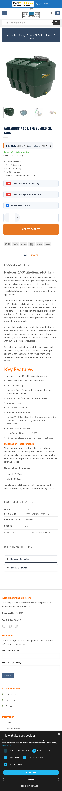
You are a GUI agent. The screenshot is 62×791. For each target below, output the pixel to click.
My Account (11, 700)
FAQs (8, 722)
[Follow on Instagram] (10, 626)
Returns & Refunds (18, 567)
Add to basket (31, 229)
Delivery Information (19, 559)
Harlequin (29, 519)
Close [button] (31, 779)
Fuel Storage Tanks (23, 35)
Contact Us (11, 694)
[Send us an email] (16, 626)
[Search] (56, 22)
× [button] (59, 734)
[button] (4, 13)
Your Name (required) (11, 650)
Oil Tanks (39, 35)
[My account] (51, 13)
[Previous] (8, 76)
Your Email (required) (11, 662)
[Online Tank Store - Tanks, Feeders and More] (31, 13)
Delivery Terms (13, 728)
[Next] (53, 76)
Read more (6, 745)
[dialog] (31, 761)
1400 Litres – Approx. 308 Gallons (38, 532)
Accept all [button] (31, 772)
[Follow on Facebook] (3, 626)
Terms (9, 706)
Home (8, 35)
